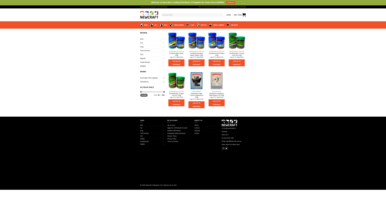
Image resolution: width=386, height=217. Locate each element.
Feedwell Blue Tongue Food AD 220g (236, 54)
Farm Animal (179, 25)
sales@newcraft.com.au (233, 141)
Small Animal (218, 25)
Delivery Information (174, 131)
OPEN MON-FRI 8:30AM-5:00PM (230, 7)
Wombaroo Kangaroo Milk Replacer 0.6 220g (216, 94)
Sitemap (197, 131)
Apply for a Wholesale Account (177, 128)
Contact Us (230, 2)
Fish (192, 25)
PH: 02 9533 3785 (242, 7)
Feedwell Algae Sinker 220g (176, 54)
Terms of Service (172, 141)
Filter (144, 95)
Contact (197, 128)
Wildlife (234, 25)
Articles (197, 133)
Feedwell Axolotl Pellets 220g (217, 54)
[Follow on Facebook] (223, 148)
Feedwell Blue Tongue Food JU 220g (176, 94)
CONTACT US (219, 7)
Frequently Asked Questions (176, 133)
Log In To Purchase (176, 63)
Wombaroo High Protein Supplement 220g (196, 95)
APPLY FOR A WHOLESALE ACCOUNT (207, 7)
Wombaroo (144, 82)
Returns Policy (172, 136)
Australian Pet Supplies (149, 78)
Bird (146, 25)
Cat (155, 25)
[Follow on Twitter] (226, 148)
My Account (171, 125)
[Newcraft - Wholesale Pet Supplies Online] (149, 14)
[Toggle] (163, 39)
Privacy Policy (171, 139)
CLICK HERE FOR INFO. (162, 7)
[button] (228, 15)
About (196, 125)
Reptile (204, 25)
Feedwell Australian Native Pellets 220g (196, 54)
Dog (165, 25)
